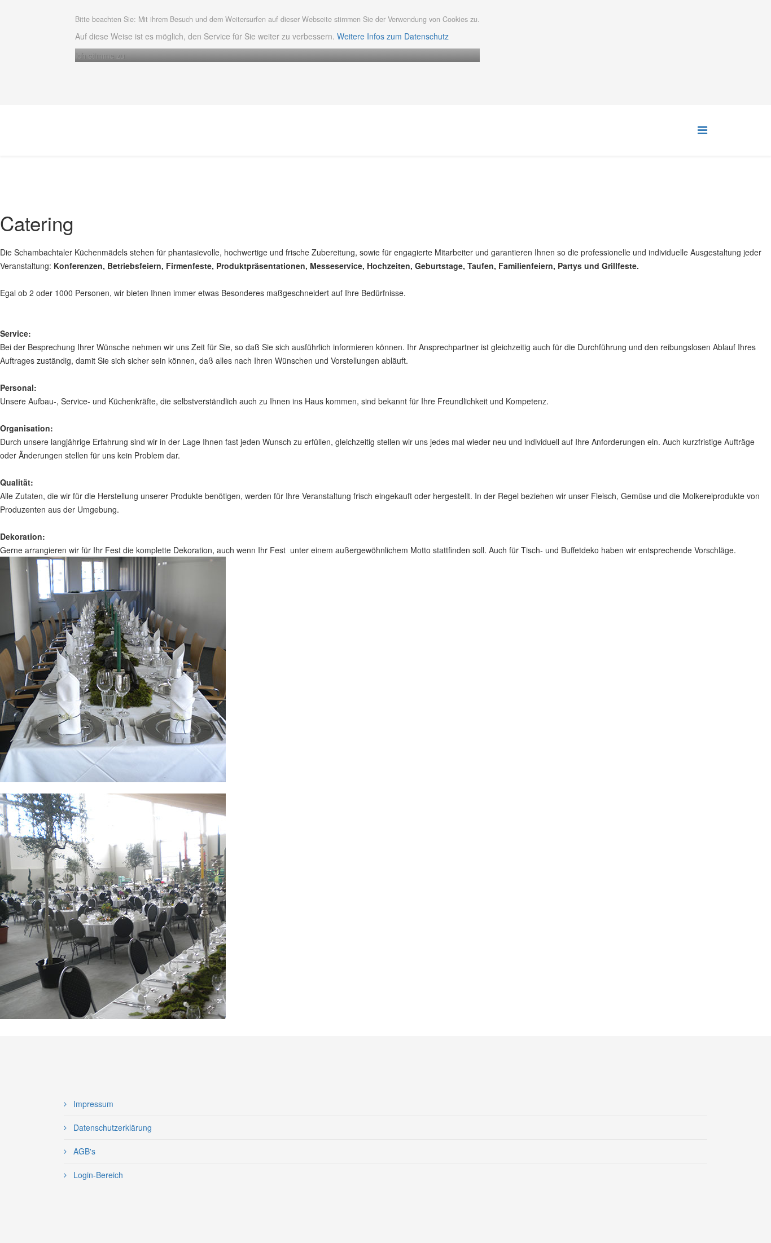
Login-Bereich (97, 1174)
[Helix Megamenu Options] (702, 129)
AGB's (83, 1151)
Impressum (92, 1103)
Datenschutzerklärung (111, 1127)
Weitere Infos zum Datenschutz (393, 36)
